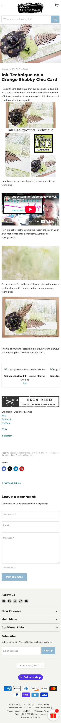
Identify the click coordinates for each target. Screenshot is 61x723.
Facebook (7, 419)
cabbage (14, 452)
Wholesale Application (44, 711)
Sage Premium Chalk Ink (21, 455)
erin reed (36, 452)
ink (42, 452)
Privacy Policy (13, 711)
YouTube (6, 423)
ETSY (4, 429)
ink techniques (52, 452)
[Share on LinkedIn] (15, 468)
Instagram (7, 435)
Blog (4, 415)
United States (29, 665)
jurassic (5, 455)
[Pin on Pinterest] (21, 468)
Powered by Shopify (30, 717)
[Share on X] (10, 468)
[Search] (55, 19)
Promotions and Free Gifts (19, 707)
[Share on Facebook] (4, 468)
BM (25, 383)
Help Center (43, 704)
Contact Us (29, 704)
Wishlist (26, 711)
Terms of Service (42, 707)
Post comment (14, 577)
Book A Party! (14, 704)
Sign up (48, 650)
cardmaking (24, 452)
